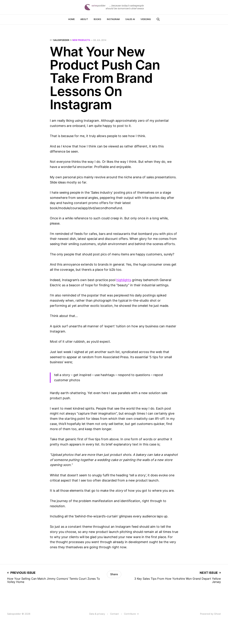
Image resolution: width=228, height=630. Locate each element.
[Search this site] (158, 19)
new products (81, 40)
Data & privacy (97, 613)
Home (71, 19)
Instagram (113, 19)
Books (97, 19)
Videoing (146, 19)
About (84, 19)
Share (114, 574)
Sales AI (130, 19)
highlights (123, 280)
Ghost (217, 613)
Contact (114, 613)
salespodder (61, 40)
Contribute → (131, 613)
